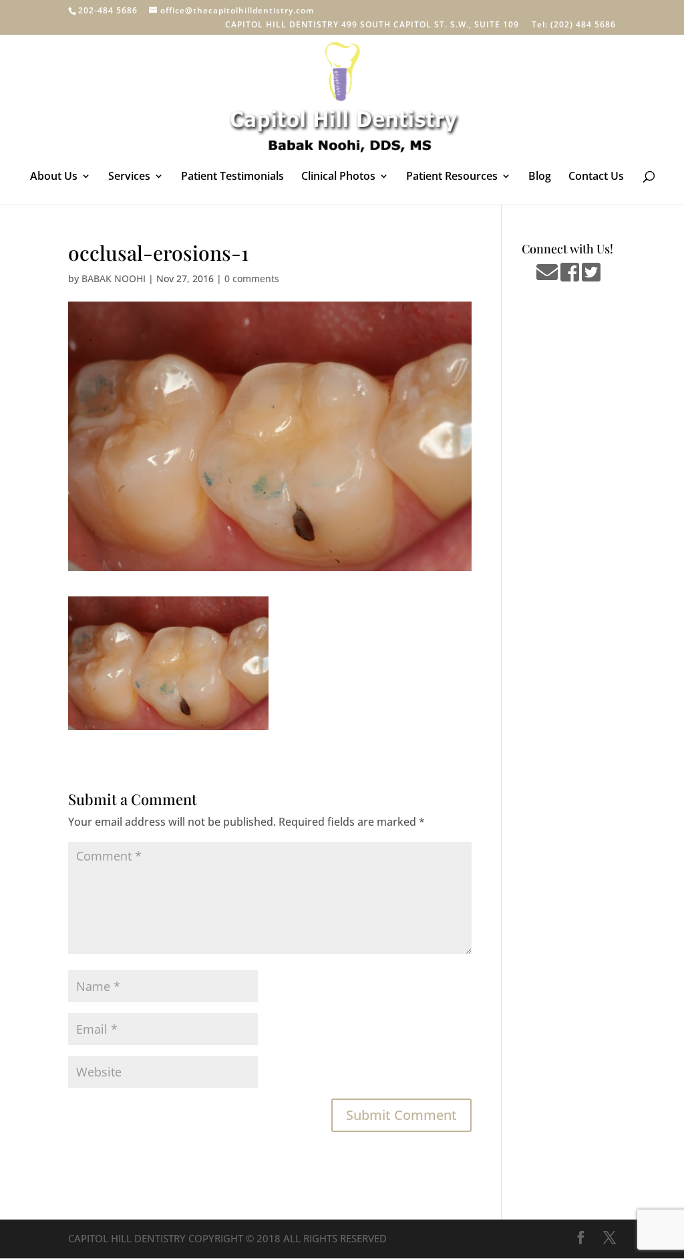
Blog (539, 177)
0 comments (251, 278)
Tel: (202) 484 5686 (574, 25)
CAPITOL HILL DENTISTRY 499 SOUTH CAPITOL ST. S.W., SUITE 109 (372, 25)
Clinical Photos (338, 177)
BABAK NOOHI (113, 278)
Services (129, 177)
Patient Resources (452, 177)
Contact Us (596, 177)
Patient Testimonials (232, 177)
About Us (53, 177)
